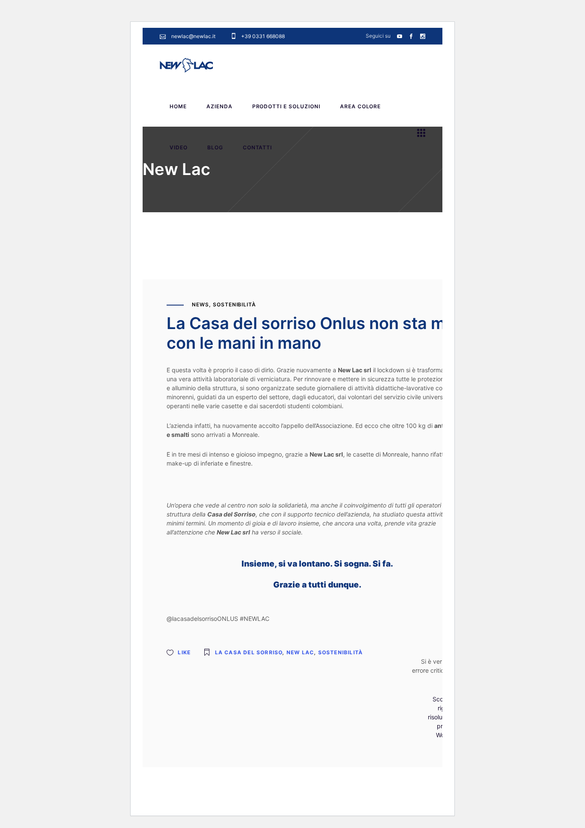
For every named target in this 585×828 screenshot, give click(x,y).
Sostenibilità (234, 304)
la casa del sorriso (249, 652)
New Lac (300, 652)
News (200, 304)
